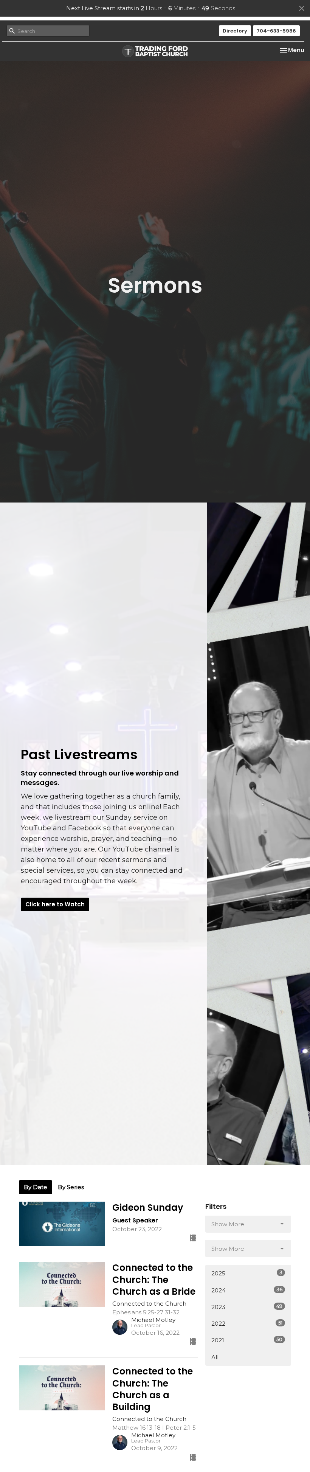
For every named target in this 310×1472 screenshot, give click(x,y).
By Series (71, 1187)
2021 (246, 1340)
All (215, 1357)
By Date (35, 1187)
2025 (246, 1273)
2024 (246, 1290)
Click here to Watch (55, 904)
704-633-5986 (276, 30)
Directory (235, 30)
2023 (246, 1307)
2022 (246, 1323)
